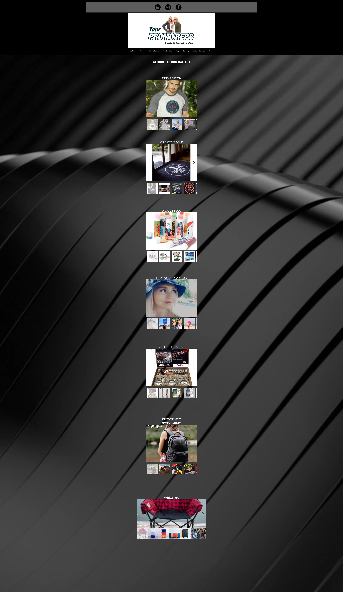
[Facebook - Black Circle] (179, 7)
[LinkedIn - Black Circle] (158, 7)
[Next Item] (194, 98)
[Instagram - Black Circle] (168, 7)
